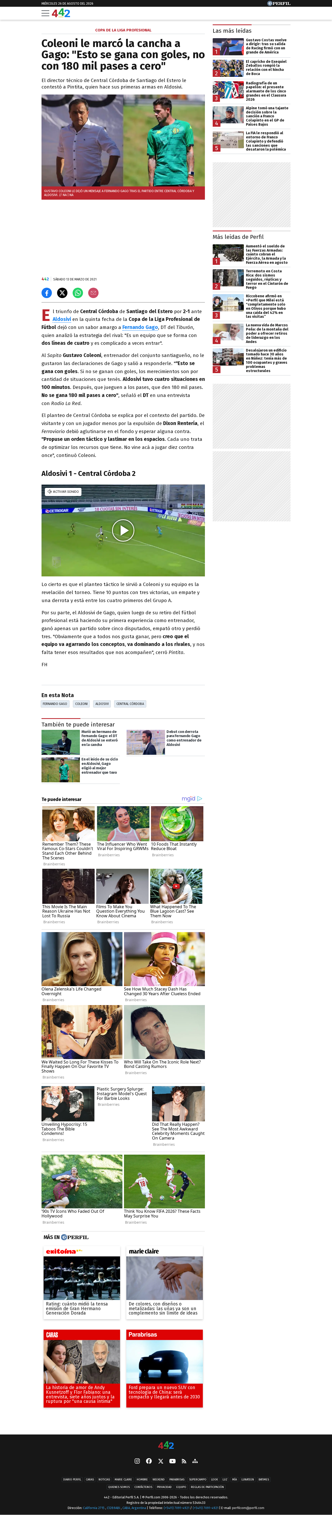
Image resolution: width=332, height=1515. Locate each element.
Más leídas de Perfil (238, 236)
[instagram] (137, 1461)
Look (214, 1479)
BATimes (264, 1479)
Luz (225, 1479)
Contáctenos (143, 1487)
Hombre (142, 1479)
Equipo (181, 1487)
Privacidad (164, 1487)
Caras (90, 1479)
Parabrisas (176, 1479)
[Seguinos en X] (160, 1461)
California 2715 (94, 1508)
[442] (166, 1445)
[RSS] (184, 1461)
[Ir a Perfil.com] (278, 4)
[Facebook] (149, 1461)
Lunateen (247, 1479)
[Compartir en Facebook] (47, 293)
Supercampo (197, 1479)
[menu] (45, 13)
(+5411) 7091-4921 (176, 1508)
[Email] (93, 293)
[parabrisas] (164, 1336)
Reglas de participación (207, 1487)
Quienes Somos (119, 1487)
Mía (234, 1479)
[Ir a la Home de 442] (61, 15)
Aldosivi (62, 319)
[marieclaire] (164, 1252)
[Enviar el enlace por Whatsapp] (78, 293)
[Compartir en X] (62, 293)
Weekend (159, 1479)
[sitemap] (195, 1461)
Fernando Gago (55, 704)
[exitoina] (82, 1252)
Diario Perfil (72, 1479)
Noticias (104, 1479)
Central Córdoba (130, 704)
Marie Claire (123, 1479)
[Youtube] (172, 1461)
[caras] (82, 1336)
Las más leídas (232, 30)
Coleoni (81, 704)
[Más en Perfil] (74, 1237)
